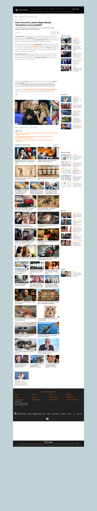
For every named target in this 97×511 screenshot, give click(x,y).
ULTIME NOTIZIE (34, 9)
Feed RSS (48, 413)
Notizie (22, 413)
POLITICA (46, 9)
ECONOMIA (51, 9)
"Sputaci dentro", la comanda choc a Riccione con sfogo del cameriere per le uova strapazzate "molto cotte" (37, 133)
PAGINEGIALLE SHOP (36, 443)
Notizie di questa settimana (21, 403)
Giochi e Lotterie (53, 397)
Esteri (50, 394)
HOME (16, 19)
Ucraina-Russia (36, 399)
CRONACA (40, 9)
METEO (74, 271)
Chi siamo (17, 445)
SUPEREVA (77, 443)
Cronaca (17, 394)
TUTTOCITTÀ (53, 443)
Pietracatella (40, 11)
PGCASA (42, 443)
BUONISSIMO (72, 443)
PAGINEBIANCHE (47, 443)
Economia (69, 394)
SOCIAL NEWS (21, 19)
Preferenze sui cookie (38, 445)
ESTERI (56, 9)
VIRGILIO (23, 443)
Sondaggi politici (71, 11)
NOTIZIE (23, 10)
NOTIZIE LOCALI (76, 110)
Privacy (26, 445)
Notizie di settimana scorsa (21, 405)
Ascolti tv (55, 11)
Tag (74, 413)
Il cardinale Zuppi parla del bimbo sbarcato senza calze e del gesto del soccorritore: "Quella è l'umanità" (33, 137)
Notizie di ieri (18, 401)
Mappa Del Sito (56, 413)
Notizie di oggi (18, 399)
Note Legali (22, 445)
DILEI (58, 443)
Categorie (63, 413)
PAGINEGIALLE (28, 443)
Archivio (69, 413)
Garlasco (46, 11)
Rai (16, 94)
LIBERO (19, 443)
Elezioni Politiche (53, 399)
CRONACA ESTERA (76, 233)
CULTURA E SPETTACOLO (78, 58)
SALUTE (74, 65)
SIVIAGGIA (62, 443)
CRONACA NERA (76, 37)
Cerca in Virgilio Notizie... (35, 414)
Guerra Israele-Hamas (72, 399)
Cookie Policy (30, 445)
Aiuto (43, 445)
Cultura (17, 397)
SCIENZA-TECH (62, 9)
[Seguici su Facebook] (47, 420)
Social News (69, 397)
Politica (34, 394)
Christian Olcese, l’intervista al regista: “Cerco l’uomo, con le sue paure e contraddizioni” (34, 140)
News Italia (79, 413)
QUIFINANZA (66, 443)
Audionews (74, 9)
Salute (33, 397)
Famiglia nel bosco (62, 11)
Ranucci (50, 11)
